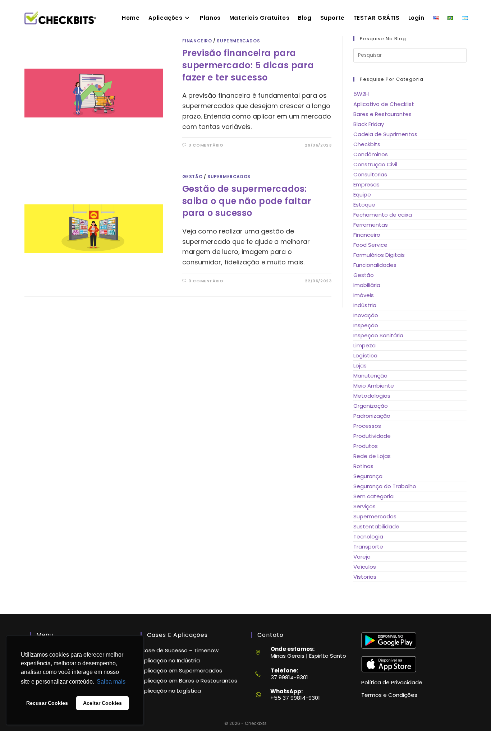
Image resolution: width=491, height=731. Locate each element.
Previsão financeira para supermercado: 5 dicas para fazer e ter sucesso (248, 65)
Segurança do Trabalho (384, 486)
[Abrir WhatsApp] (473, 713)
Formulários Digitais (379, 255)
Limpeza (364, 345)
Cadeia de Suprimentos (385, 134)
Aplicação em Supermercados (181, 670)
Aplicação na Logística (171, 690)
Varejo (362, 556)
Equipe (362, 194)
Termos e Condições (389, 695)
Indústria (364, 305)
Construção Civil (375, 164)
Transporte (368, 546)
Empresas (366, 184)
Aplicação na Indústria (170, 660)
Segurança (367, 476)
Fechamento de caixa (382, 214)
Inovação (365, 315)
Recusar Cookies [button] (47, 703)
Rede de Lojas (372, 456)
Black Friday (368, 124)
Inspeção (365, 325)
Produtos (365, 446)
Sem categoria (373, 496)
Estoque (364, 204)
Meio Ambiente (373, 385)
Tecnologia (368, 536)
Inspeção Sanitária (378, 335)
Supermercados (238, 41)
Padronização (371, 416)
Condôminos (370, 154)
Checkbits (366, 144)
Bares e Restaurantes (382, 114)
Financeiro (197, 41)
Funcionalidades (374, 265)
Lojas (360, 365)
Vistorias (364, 576)
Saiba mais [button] (111, 682)
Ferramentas (370, 224)
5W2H (361, 94)
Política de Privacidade (391, 682)
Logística (365, 355)
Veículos (364, 566)
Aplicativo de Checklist (383, 104)
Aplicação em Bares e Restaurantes (189, 680)
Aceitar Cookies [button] (102, 703)
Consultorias (370, 174)
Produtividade (372, 436)
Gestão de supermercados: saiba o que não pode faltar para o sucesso (246, 201)
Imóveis (363, 295)
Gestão (192, 177)
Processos (367, 426)
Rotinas (363, 466)
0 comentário (205, 145)
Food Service (370, 245)
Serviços (364, 506)
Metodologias (371, 395)
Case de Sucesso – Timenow (180, 650)
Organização (370, 406)
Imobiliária (366, 285)
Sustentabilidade (376, 526)
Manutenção (370, 375)
